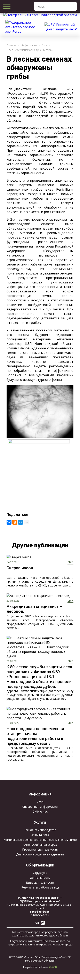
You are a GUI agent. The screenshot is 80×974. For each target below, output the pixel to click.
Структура (40, 873)
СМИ (44, 45)
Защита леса (40, 835)
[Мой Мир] (20, 522)
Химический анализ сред (40, 844)
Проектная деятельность (40, 849)
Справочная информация (40, 807)
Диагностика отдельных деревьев (40, 854)
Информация (29, 45)
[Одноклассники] (14, 522)
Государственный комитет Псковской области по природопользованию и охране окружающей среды (40, 942)
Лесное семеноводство (40, 830)
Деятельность (40, 878)
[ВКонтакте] (9, 522)
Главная (11, 45)
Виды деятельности (40, 882)
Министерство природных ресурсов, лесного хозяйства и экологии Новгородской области (40, 933)
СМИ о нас (40, 811)
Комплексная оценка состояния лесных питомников (40, 840)
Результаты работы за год (40, 887)
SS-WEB (52, 967)
